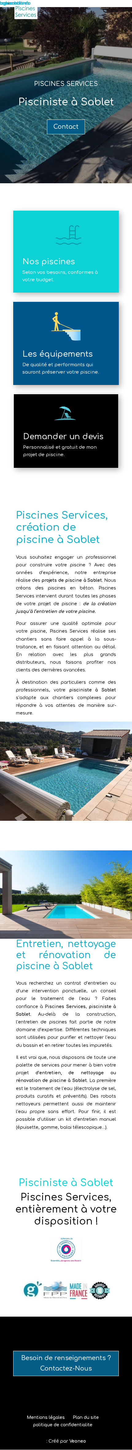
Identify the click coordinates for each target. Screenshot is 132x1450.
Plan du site (86, 1417)
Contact (66, 126)
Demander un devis (63, 436)
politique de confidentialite (62, 1425)
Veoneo (77, 1441)
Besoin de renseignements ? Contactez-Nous (66, 1363)
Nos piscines (48, 261)
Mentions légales (46, 1417)
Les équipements (57, 354)
